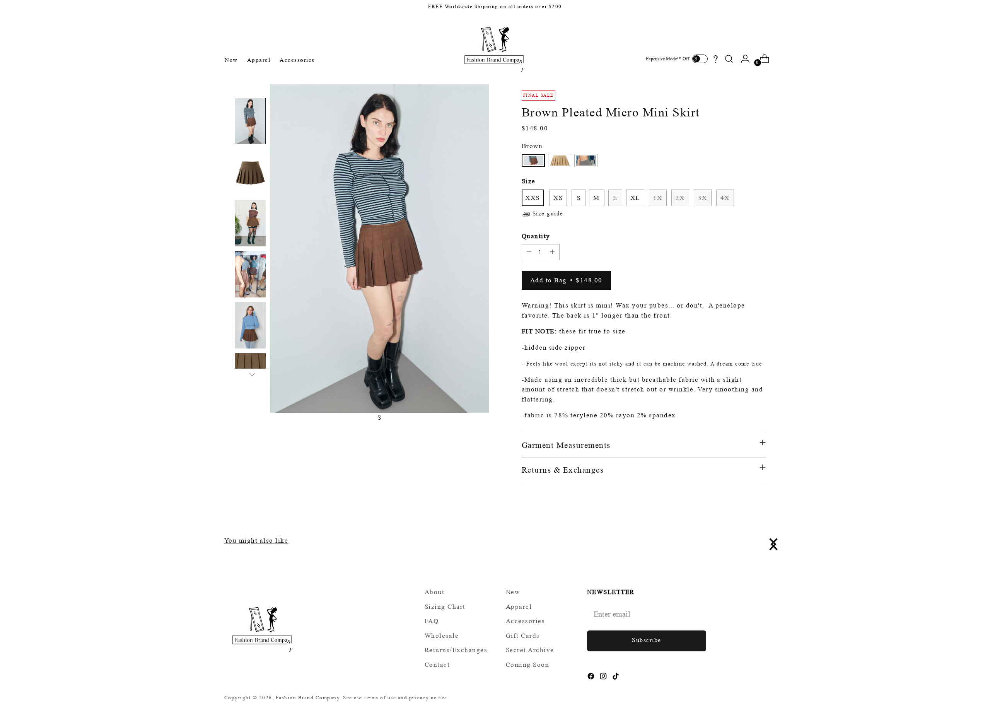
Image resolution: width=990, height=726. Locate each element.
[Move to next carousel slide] (772, 544)
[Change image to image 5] (250, 325)
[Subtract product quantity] (529, 252)
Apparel (519, 606)
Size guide (548, 213)
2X (680, 198)
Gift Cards (523, 635)
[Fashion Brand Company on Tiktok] (616, 677)
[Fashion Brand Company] (495, 48)
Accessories (525, 621)
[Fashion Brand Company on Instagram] (604, 677)
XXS (532, 198)
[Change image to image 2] (250, 172)
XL (635, 198)
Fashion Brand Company (308, 697)
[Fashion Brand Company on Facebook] (591, 677)
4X (725, 198)
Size (529, 181)
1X (657, 198)
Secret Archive (530, 650)
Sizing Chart (445, 606)
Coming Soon (528, 664)
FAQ (432, 621)
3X (702, 198)
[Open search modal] (729, 59)
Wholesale (442, 635)
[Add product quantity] (552, 252)
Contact (437, 664)
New (513, 592)
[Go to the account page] (745, 59)
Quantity (536, 236)
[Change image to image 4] (250, 274)
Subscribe (646, 640)
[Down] (252, 374)
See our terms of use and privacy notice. (396, 697)
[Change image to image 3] (250, 223)
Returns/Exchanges (456, 650)
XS (558, 198)
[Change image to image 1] (250, 121)
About (435, 592)
